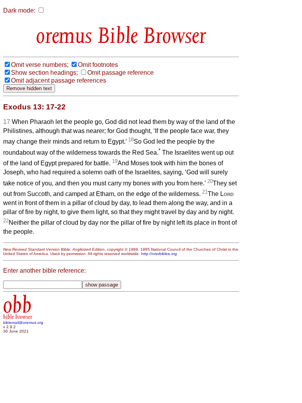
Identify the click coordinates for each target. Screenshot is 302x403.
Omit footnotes (98, 64)
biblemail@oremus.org (23, 322)
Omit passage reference (120, 72)
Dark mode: (19, 10)
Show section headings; (44, 72)
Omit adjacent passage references (58, 80)
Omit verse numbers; (39, 64)
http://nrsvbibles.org (159, 253)
